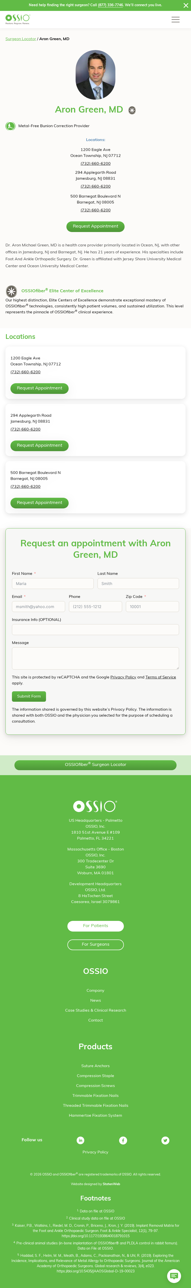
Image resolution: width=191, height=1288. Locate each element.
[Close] (186, 5)
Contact (95, 1021)
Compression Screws (95, 1086)
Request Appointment (95, 226)
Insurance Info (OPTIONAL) (36, 620)
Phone (74, 597)
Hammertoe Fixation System (95, 1116)
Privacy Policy (123, 677)
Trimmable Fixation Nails (95, 1096)
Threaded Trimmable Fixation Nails (95, 1106)
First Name (22, 574)
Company (95, 991)
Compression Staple (95, 1076)
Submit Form (29, 697)
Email (17, 597)
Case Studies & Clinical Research (95, 1011)
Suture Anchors (95, 1066)
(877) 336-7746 (110, 5)
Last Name (107, 574)
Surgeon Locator (20, 39)
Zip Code (134, 597)
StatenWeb (111, 1184)
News (95, 1001)
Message (20, 643)
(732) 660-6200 (96, 164)
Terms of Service (160, 677)
